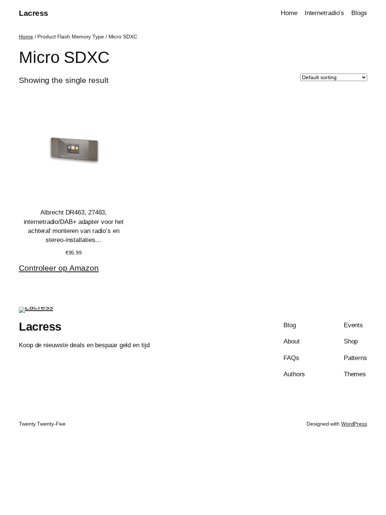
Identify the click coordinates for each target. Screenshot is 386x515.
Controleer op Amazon (59, 268)
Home (26, 37)
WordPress (354, 424)
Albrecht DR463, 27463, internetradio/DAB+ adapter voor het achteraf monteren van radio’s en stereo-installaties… (74, 226)
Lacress (33, 13)
